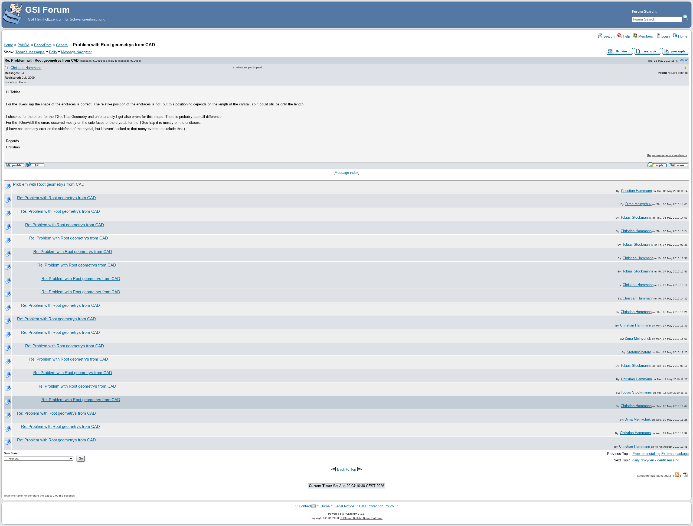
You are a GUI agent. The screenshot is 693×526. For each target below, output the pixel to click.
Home (682, 36)
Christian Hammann (26, 68)
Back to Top (346, 469)
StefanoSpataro (639, 352)
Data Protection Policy (376, 506)
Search (608, 36)
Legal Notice (344, 506)
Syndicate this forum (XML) (654, 475)
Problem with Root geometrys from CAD (48, 184)
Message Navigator (76, 52)
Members (645, 36)
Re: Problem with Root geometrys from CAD (42, 60)
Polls (53, 52)
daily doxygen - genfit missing (655, 460)
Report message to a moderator (667, 155)
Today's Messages (30, 52)
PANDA (24, 45)
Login (665, 36)
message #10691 (91, 60)
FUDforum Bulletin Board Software (361, 518)
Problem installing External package (660, 454)
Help (626, 36)
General (62, 45)
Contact (305, 506)
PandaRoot (42, 45)
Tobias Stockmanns (636, 217)
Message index (346, 173)
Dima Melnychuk (638, 204)
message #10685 (129, 60)
